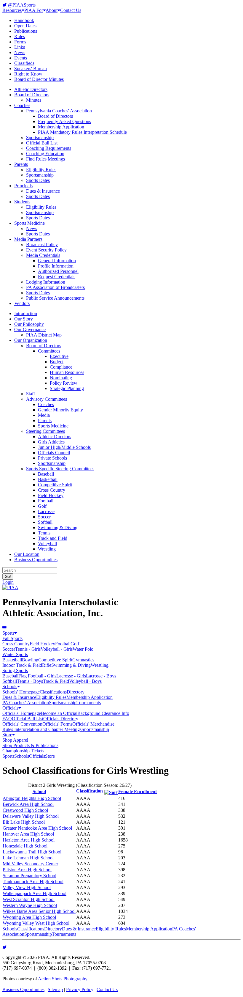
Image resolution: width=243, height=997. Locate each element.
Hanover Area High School (28, 833)
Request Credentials (56, 276)
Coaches (22, 105)
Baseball (46, 474)
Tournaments (88, 702)
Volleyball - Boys (85, 681)
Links (19, 47)
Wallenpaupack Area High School (34, 893)
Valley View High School (27, 887)
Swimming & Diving (57, 527)
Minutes (33, 100)
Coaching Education (45, 153)
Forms (20, 41)
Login (8, 582)
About (51, 10)
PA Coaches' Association (25, 702)
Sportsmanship (40, 137)
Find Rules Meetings (45, 158)
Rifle (46, 665)
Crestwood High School (25, 810)
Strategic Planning (67, 388)
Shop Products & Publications (30, 745)
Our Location (26, 554)
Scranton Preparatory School (29, 875)
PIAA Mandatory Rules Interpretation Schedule (82, 132)
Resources (12, 10)
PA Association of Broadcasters (55, 287)
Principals (23, 185)
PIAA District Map (44, 334)
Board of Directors (31, 94)
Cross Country (51, 490)
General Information (57, 260)
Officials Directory (60, 718)
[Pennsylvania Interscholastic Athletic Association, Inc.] (10, 587)
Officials (10, 707)
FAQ (7, 718)
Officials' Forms (57, 723)
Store (7, 734)
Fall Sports (12, 638)
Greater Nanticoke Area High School (37, 828)
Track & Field (56, 681)
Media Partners (28, 239)
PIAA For (33, 10)
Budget (56, 361)
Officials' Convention (22, 723)
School (39, 791)
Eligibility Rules (41, 169)
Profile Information (55, 265)
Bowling (30, 659)
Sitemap (55, 989)
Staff (30, 393)
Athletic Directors (30, 89)
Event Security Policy (46, 249)
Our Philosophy (29, 324)
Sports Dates (38, 180)
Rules (19, 36)
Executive (59, 356)
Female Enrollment (137, 791)
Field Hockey (50, 495)
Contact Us (70, 10)
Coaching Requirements (48, 148)
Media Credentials (43, 255)
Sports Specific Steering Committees (60, 468)
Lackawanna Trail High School (32, 851)
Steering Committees (45, 431)
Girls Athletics (51, 441)
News (19, 52)
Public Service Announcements (55, 298)
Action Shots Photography (62, 978)
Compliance (61, 366)
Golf (42, 506)
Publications (25, 31)
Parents (21, 164)
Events (20, 57)
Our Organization (30, 340)
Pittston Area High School (27, 869)
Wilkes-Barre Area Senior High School (39, 911)
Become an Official (59, 713)
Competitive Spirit (55, 484)
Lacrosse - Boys (101, 675)
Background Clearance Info (103, 713)
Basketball (47, 479)
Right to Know (28, 73)
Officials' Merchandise (93, 723)
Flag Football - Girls (37, 675)
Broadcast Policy (42, 244)
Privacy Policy (79, 989)
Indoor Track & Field (22, 665)
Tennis (44, 532)
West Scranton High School (29, 899)
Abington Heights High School (32, 798)
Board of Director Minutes (39, 79)
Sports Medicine (29, 223)
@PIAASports (21, 4)
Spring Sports (15, 670)
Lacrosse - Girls (71, 675)
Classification (89, 790)
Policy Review (63, 383)
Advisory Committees (46, 399)
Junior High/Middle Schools (64, 447)
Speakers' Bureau (30, 68)
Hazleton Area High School (29, 839)
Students (22, 201)
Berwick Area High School (28, 804)
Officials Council (54, 452)
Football (45, 500)
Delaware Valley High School (31, 816)
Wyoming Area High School (29, 917)
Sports (8, 633)
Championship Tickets (23, 750)
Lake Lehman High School (28, 857)
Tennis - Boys (30, 681)
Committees (49, 350)
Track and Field (52, 538)
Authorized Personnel (58, 271)
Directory (75, 691)
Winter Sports (15, 654)
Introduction (25, 313)
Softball (45, 522)
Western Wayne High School (30, 905)
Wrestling (47, 548)
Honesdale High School (25, 845)
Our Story (23, 318)
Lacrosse (46, 511)
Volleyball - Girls (57, 649)
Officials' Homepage (21, 713)
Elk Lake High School (24, 822)
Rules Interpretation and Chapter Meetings (41, 729)
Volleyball (47, 543)
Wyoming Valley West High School (36, 923)
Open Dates (25, 25)
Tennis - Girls (28, 649)
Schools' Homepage (21, 691)
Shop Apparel (15, 740)
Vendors (22, 303)
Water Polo (83, 649)
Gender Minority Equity (60, 409)
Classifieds (24, 63)
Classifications (53, 691)
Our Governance (30, 329)
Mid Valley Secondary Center (30, 863)
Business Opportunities (35, 559)
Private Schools (52, 457)
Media (44, 415)
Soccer (44, 516)
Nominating (61, 377)
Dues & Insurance (43, 191)
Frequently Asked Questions (64, 121)
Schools (9, 686)
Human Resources (67, 372)
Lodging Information (45, 281)
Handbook (24, 20)
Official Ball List (41, 142)
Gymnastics (83, 659)
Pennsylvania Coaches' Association (59, 110)
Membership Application (61, 126)
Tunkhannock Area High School (33, 881)
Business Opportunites (23, 989)
